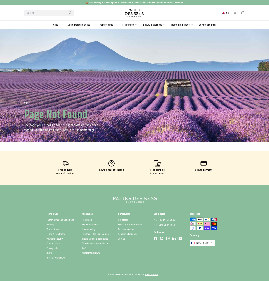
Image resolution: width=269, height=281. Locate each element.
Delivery (50, 224)
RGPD (49, 253)
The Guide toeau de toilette (95, 243)
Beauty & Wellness (153, 24)
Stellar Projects (151, 274)
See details (178, 2)
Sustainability (88, 229)
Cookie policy (53, 243)
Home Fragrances (180, 24)
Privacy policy (53, 248)
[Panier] (243, 12)
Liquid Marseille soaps (79, 24)
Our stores (123, 219)
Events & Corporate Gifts (130, 224)
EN (227, 12)
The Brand (87, 219)
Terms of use (53, 229)
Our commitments (91, 224)
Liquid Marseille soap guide (95, 238)
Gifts (56, 24)
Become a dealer (126, 229)
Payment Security (55, 238)
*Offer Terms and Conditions (60, 219)
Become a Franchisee (128, 234)
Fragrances (128, 24)
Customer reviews (91, 253)
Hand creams (106, 24)
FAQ (84, 248)
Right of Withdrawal (56, 257)
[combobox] (49, 13)
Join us (121, 238)
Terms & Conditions (56, 234)
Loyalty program (207, 24)
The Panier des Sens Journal (95, 234)
